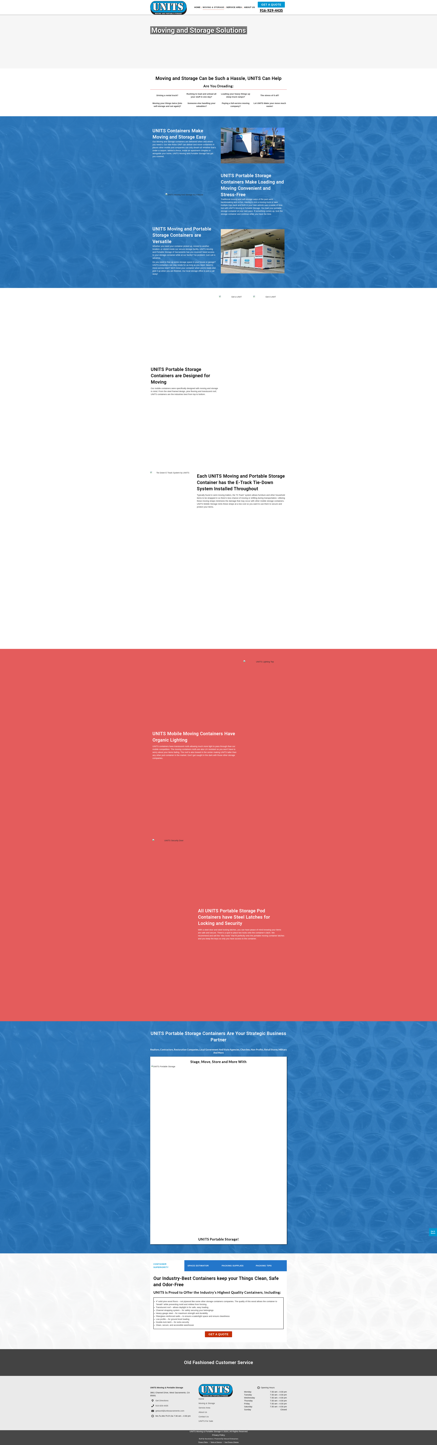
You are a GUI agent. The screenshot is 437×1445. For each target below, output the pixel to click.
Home (201, 1399)
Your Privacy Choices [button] (231, 1442)
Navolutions (209, 1439)
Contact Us (204, 1417)
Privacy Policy (218, 1435)
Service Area (204, 1408)
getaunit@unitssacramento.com (169, 1411)
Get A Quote (271, 4)
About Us (203, 1412)
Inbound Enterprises (231, 1439)
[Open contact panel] (433, 1232)
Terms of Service (216, 1442)
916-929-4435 (161, 1406)
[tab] (167, 1265)
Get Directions (161, 1400)
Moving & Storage (207, 1403)
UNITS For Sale (206, 1421)
